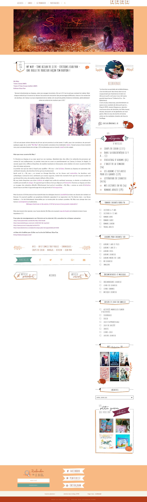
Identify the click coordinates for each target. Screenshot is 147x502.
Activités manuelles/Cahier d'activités (113, 310)
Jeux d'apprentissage (111, 322)
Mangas (50, 250)
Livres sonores (109, 288)
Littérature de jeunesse (115, 178)
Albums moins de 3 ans (112, 258)
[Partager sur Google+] (72, 259)
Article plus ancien (31, 272)
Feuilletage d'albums (114, 159)
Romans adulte (111, 189)
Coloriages (108, 315)
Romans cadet (109, 220)
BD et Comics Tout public (49, 246)
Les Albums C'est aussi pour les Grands (113, 173)
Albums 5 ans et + (110, 247)
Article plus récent (74, 272)
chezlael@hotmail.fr (110, 123)
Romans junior (109, 223)
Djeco (106, 318)
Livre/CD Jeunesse (110, 285)
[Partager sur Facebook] (40, 259)
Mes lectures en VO (113, 185)
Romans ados (108, 217)
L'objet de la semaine (114, 164)
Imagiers (107, 264)
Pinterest (74, 478)
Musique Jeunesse (110, 292)
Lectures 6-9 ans (110, 210)
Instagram (75, 485)
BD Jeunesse (108, 261)
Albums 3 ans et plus (112, 244)
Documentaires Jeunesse (113, 282)
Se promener (41, 3)
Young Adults (109, 227)
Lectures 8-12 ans (110, 213)
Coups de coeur (38, 250)
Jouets (106, 329)
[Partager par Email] (83, 259)
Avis (34, 246)
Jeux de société (109, 325)
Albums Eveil (108, 251)
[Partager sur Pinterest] (61, 259)
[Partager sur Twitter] (50, 259)
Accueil (21, 3)
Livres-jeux (108, 332)
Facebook (74, 471)
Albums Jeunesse (110, 254)
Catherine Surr (89, 499)
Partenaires (55, 3)
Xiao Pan (68, 250)
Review (59, 250)
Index (30, 3)
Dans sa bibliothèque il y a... (114, 154)
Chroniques (66, 246)
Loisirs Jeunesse (110, 335)
